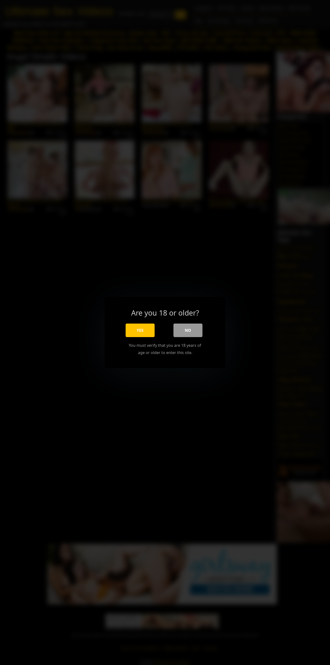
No (188, 330)
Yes (140, 330)
